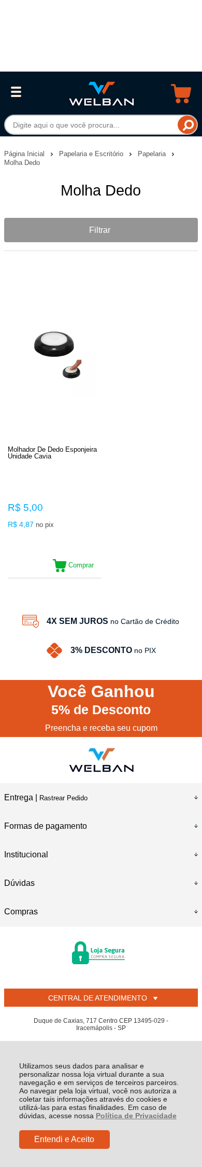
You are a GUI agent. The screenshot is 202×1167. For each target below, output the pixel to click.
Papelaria (153, 154)
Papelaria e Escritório (92, 154)
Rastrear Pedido (63, 798)
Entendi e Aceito (64, 1139)
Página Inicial (25, 154)
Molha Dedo (22, 162)
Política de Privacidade (136, 1116)
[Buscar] (187, 125)
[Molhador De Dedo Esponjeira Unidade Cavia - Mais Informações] (54, 356)
